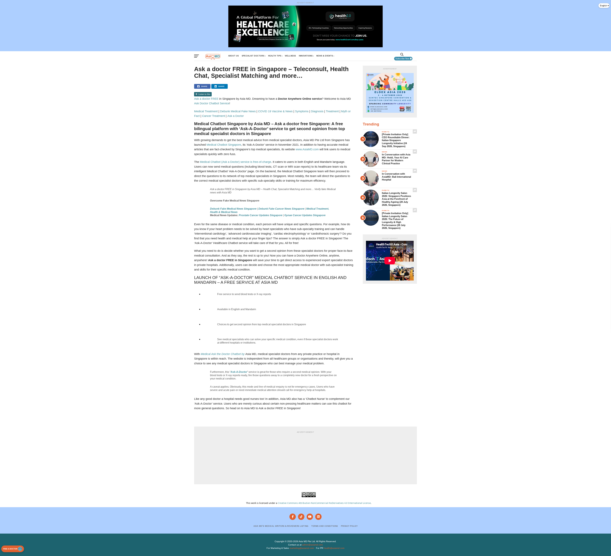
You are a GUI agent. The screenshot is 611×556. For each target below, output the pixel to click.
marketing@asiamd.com (302, 548)
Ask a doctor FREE (206, 98)
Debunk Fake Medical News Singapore (233, 208)
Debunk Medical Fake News (238, 111)
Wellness (290, 56)
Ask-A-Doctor (239, 372)
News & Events (324, 56)
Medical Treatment (206, 111)
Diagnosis (317, 111)
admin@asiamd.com (312, 544)
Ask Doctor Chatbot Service (211, 103)
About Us (233, 56)
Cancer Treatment (213, 116)
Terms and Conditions (324, 526)
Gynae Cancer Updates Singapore (305, 215)
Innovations (306, 56)
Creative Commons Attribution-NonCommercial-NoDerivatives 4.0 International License (324, 502)
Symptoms (302, 111)
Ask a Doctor (235, 116)
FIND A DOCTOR (10, 549)
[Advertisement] (305, 457)
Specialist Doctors (253, 56)
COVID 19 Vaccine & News (275, 111)
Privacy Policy (349, 526)
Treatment (332, 111)
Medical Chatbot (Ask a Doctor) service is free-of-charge (235, 161)
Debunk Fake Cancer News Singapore (281, 208)
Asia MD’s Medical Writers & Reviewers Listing (280, 526)
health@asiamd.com (334, 548)
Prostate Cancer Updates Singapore (260, 215)
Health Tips (274, 56)
